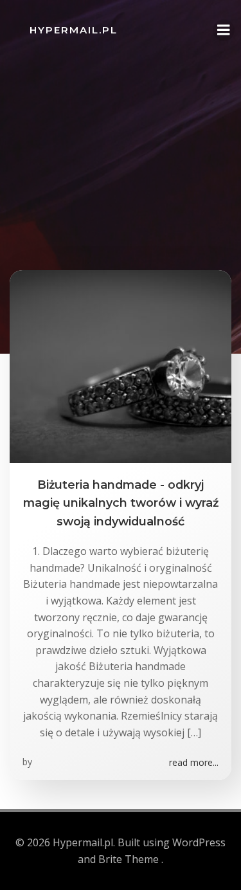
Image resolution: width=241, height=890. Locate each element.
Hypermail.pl (74, 30)
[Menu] (224, 30)
